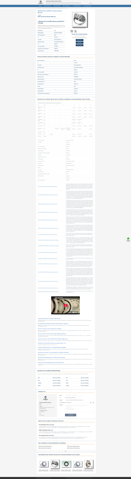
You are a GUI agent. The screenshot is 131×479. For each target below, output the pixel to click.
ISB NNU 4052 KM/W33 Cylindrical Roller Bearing (48, 194)
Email (60, 395)
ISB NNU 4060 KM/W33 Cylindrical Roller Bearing (48, 220)
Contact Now (79, 40)
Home (40, 5)
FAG (67, 380)
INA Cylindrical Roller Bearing (88, 5)
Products (40, 8)
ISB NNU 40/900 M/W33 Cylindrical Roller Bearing (48, 288)
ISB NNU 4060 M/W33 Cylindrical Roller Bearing (47, 258)
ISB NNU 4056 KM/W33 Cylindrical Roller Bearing (48, 272)
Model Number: (41, 32)
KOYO (67, 383)
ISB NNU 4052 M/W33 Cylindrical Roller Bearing (47, 204)
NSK (39, 377)
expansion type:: (41, 41)
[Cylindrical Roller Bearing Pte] (40, 2)
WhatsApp (80, 42)
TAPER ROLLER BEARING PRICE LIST (79, 37)
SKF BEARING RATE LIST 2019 (46, 425)
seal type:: (40, 39)
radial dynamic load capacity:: (43, 93)
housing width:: (40, 91)
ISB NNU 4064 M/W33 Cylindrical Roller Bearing (47, 252)
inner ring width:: (41, 46)
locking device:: (40, 83)
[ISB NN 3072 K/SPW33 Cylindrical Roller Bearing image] (79, 19)
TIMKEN (39, 383)
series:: (38, 86)
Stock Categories (47, 5)
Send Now (70, 415)
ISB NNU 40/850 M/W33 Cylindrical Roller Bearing (48, 281)
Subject (61, 400)
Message (61, 405)
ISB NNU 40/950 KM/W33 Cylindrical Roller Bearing (48, 240)
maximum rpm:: (41, 50)
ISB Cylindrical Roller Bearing (46, 8)
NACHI (39, 385)
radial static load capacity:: (43, 48)
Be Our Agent (79, 45)
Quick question (62, 402)
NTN (39, 380)
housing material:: (41, 81)
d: (37, 62)
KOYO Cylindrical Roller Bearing (67, 5)
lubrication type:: (40, 79)
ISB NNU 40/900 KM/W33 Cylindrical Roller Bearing (48, 291)
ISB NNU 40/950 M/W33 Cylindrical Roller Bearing (48, 228)
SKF (67, 377)
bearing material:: (41, 35)
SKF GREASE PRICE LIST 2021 (46, 435)
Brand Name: (40, 30)
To (60, 397)
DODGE (67, 385)
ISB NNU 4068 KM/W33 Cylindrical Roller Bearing (48, 212)
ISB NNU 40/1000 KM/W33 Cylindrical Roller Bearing (48, 245)
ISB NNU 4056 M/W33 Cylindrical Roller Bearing (47, 186)
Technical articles (57, 5)
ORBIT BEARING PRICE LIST (46, 430)
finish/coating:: (40, 88)
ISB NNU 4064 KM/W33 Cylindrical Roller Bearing (48, 263)
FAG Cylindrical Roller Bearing (77, 5)
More (66, 451)
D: (37, 69)
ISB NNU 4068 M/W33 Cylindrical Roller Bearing (47, 234)
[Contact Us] (128, 239)
